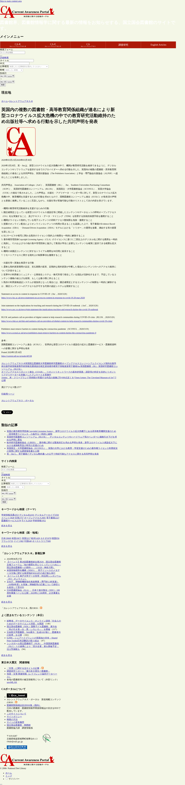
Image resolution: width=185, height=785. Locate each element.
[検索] (1, 55)
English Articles (158, 44)
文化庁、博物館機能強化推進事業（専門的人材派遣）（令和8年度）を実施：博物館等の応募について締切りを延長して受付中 (33, 584)
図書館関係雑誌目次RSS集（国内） (24, 705)
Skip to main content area (11, 1)
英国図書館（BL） (89, 366)
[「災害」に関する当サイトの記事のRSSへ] (42, 668)
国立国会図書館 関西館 (19, 725)
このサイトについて (16, 714)
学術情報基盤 (14, 366)
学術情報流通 (27, 366)
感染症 (37, 366)
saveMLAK (12, 682)
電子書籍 (73, 366)
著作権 (52, 366)
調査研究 (123, 44)
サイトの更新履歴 (15, 722)
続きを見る (6, 525)
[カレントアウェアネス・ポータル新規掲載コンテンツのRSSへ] (16, 702)
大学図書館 (45, 363)
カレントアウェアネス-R (13, 363)
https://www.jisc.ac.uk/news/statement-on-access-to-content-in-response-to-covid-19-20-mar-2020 (43, 298)
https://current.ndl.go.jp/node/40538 (16, 356)
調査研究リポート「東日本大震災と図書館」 (28, 671)
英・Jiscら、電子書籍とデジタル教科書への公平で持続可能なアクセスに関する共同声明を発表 (53, 454)
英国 (27, 363)
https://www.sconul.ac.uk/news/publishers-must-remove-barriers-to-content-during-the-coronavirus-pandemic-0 (48, 333)
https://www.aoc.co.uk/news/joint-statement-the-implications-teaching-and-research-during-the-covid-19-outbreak (49, 309)
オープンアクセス (70, 363)
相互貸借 (44, 366)
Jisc (78, 366)
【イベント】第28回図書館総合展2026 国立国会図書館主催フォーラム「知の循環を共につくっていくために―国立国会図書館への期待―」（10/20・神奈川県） (34, 565)
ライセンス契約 (102, 363)
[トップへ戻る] (1, 784)
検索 (3, 85)
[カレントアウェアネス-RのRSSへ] (41, 608)
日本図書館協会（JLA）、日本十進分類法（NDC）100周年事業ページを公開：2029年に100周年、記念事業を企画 (33, 593)
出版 (112, 363)
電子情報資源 (62, 366)
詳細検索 (4, 57)
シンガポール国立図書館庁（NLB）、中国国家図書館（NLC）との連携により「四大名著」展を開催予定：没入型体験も (33, 646)
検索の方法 (12, 719)
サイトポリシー (14, 716)
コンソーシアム (87, 363)
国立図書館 (35, 363)
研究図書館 (56, 363)
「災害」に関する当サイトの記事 (23, 668)
